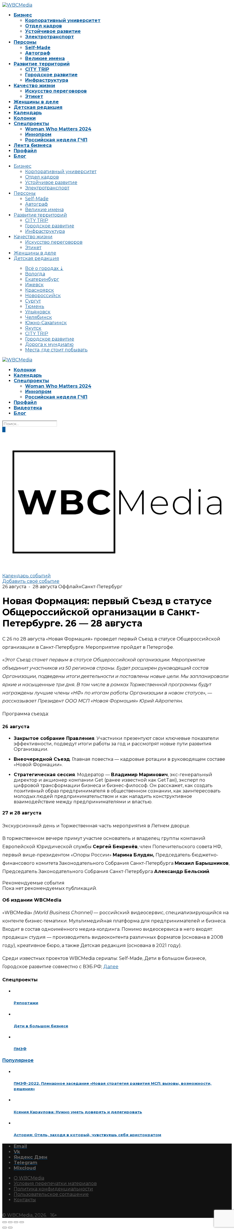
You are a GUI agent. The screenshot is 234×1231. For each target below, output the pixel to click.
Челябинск (38, 317)
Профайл (25, 150)
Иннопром (38, 134)
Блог (20, 156)
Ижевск (34, 284)
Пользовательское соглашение (51, 1194)
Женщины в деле (36, 102)
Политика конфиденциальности (53, 1189)
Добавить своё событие (30, 581)
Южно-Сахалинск (46, 322)
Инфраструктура (46, 80)
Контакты (25, 1199)
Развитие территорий (42, 64)
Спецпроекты (31, 123)
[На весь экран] (10, 1222)
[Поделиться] (16, 1222)
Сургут (33, 301)
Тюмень (34, 306)
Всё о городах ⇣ (44, 268)
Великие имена (45, 58)
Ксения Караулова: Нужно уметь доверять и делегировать (78, 1112)
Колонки (25, 118)
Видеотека (28, 408)
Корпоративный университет (62, 20)
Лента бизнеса (33, 145)
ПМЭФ (20, 1048)
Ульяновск (38, 312)
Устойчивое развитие (53, 31)
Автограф (37, 53)
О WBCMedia (29, 1178)
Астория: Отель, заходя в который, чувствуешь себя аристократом (87, 1134)
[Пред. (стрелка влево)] (4, 1227)
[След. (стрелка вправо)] (10, 1227)
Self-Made (38, 47)
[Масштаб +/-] (4, 1222)
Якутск (33, 328)
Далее (110, 966)
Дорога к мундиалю (49, 344)
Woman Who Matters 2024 (58, 129)
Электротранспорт (49, 36)
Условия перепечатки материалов (55, 1183)
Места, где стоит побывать (56, 350)
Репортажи (26, 1002)
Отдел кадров (43, 26)
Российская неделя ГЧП (56, 140)
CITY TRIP (37, 69)
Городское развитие (51, 74)
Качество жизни (34, 85)
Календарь (28, 112)
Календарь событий (26, 576)
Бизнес (23, 15)
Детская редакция (38, 107)
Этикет (34, 96)
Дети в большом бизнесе (41, 1026)
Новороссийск (43, 295)
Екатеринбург (42, 279)
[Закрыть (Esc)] (21, 1222)
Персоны (25, 42)
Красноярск (39, 290)
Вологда (35, 274)
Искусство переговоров (56, 91)
